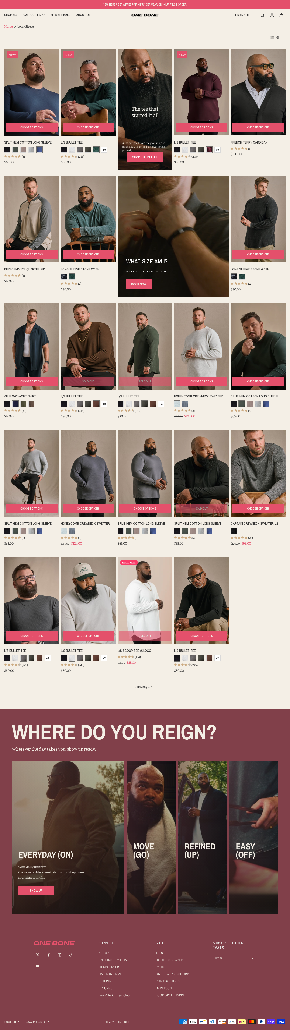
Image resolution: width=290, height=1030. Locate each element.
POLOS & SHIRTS (168, 981)
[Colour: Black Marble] (64, 277)
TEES (159, 953)
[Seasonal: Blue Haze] (39, 150)
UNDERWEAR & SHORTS (173, 974)
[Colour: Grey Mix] (31, 150)
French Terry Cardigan (249, 142)
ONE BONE (124, 1022)
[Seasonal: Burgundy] (209, 150)
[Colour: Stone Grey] (185, 404)
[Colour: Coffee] (96, 404)
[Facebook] (48, 955)
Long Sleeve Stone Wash (80, 269)
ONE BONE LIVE (110, 974)
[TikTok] (70, 955)
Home (8, 26)
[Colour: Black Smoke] (234, 531)
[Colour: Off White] (72, 150)
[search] (262, 15)
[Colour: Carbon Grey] (80, 150)
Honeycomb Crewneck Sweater (198, 396)
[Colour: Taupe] (31, 404)
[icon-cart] (281, 15)
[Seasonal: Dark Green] (88, 150)
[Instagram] (59, 955)
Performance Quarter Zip (24, 269)
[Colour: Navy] (15, 404)
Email (219, 958)
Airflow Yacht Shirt (20, 396)
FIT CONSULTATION (113, 960)
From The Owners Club (114, 995)
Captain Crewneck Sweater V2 (254, 523)
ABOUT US (106, 953)
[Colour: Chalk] (177, 404)
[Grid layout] (277, 37)
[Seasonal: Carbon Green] (15, 150)
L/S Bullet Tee (72, 142)
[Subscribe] (252, 957)
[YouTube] (37, 966)
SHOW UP (36, 890)
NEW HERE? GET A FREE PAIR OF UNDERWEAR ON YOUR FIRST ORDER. (145, 4)
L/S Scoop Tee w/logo (134, 650)
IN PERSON (164, 988)
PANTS (160, 967)
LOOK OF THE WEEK (170, 995)
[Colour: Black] (7, 150)
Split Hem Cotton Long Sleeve (28, 142)
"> (23, 89)
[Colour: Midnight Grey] (23, 150)
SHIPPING (106, 981)
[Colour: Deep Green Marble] (72, 277)
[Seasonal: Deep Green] (96, 150)
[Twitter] (37, 955)
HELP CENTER (109, 967)
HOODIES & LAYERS (170, 960)
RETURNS (105, 988)
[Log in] (271, 15)
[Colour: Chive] (23, 404)
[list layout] (272, 37)
